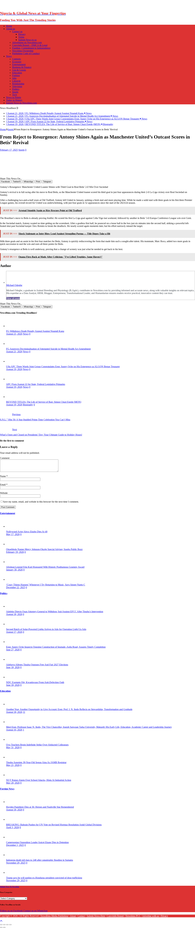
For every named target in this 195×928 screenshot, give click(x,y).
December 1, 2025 (15, 845)
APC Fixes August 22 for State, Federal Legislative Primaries (35, 384)
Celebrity (16, 59)
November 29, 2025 (15, 862)
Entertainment (19, 64)
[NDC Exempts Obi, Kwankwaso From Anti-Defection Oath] (12, 677)
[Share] (4, 924)
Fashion (16, 75)
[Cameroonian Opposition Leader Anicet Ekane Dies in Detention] (12, 837)
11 (24, 712)
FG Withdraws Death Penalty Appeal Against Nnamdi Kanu (35, 331)
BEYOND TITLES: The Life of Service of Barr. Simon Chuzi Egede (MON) (43, 402)
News (9, 56)
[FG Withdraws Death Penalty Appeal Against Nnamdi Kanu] (12, 326)
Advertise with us (150, 916)
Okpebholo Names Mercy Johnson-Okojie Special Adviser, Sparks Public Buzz (44, 549)
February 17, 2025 (9, 150)
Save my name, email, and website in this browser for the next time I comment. (41, 501)
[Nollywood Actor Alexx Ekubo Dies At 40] (12, 526)
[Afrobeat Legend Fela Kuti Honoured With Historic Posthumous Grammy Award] (12, 561)
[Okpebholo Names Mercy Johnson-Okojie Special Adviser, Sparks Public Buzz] (12, 544)
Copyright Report (115, 916)
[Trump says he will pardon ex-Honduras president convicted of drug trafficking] (12, 872)
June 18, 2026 (13, 667)
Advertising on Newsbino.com (27, 42)
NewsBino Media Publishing (54, 916)
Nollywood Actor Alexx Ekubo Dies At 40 (26, 531)
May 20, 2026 (13, 783)
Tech (14, 94)
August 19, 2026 (14, 369)
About (73, 916)
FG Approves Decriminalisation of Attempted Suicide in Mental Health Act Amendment (48, 349)
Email (3, 484)
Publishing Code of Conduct (26, 53)
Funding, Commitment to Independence (31, 48)
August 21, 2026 (14, 334)
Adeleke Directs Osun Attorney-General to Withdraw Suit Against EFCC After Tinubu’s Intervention (54, 611)
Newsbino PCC (133, 916)
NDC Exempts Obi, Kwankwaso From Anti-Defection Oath (35, 682)
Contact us (17, 31)
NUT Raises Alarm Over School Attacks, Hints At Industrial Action (38, 780)
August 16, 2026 (14, 729)
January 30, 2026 (14, 569)
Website (4, 493)
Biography (28, 404)
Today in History (14, 100)
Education (17, 72)
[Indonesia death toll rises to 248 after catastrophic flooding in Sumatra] (12, 855)
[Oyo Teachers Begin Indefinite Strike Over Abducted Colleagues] (12, 739)
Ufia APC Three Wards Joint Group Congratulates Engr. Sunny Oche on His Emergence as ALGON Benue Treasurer (63, 366)
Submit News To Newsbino (9, 887)
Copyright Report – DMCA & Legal (29, 45)
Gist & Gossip (19, 70)
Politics (15, 89)
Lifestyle (16, 81)
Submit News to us (27, 39)
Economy (16, 61)
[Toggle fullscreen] (7, 924)
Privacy (22, 34)
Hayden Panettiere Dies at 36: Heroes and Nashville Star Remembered (40, 807)
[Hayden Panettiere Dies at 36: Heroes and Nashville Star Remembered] (12, 801)
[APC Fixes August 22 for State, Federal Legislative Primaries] (12, 379)
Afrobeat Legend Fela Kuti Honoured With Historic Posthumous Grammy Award (45, 567)
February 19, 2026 (15, 552)
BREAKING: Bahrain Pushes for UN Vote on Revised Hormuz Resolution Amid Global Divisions (54, 824)
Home (9, 26)
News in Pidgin (13, 97)
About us (10, 28)
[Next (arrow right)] (4, 927)
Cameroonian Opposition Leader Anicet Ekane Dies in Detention (37, 842)
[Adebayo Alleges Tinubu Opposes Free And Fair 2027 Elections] (12, 659)
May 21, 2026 (13, 765)
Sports (15, 92)
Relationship (18, 83)
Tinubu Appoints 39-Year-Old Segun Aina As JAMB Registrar (36, 762)
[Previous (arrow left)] (1, 927)
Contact (81, 916)
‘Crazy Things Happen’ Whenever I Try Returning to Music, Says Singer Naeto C (45, 584)
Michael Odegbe (14, 285)
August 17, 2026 (14, 632)
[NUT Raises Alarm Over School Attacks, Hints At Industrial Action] (12, 775)
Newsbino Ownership (22, 50)
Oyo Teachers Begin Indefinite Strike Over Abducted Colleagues (37, 744)
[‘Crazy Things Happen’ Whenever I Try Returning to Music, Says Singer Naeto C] (12, 579)
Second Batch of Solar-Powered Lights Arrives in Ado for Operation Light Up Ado (46, 629)
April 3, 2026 (12, 827)
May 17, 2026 (13, 534)
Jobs (14, 78)
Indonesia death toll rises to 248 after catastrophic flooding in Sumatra (39, 860)
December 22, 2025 (15, 587)
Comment (4, 458)
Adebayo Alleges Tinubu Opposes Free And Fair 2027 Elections (37, 664)
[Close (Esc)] (1, 924)
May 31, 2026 (13, 747)
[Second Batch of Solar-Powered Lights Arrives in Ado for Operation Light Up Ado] (12, 624)
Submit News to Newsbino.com (21, 103)
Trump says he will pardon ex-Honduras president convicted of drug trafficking (44, 877)
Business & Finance (21, 67)
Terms (21, 37)
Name (3, 476)
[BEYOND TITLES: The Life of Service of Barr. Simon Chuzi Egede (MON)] (12, 396)
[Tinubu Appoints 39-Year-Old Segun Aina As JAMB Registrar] (12, 757)
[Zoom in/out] (10, 924)
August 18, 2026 (14, 614)
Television (17, 86)
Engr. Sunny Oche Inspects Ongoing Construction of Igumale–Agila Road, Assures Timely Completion (56, 647)
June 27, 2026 (13, 649)
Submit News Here (96, 916)
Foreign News (7, 788)
